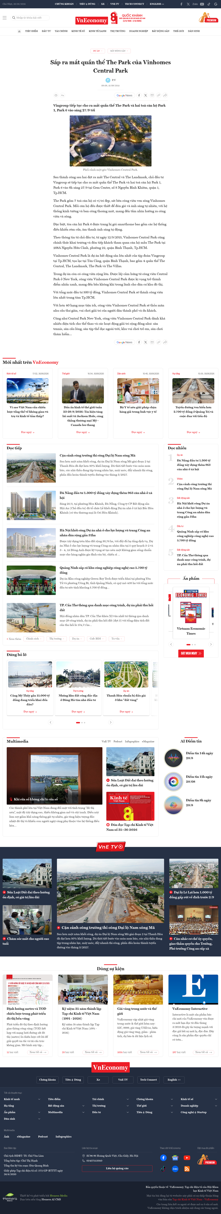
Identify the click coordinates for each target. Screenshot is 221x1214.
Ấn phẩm (191, 579)
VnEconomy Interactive (190, 1009)
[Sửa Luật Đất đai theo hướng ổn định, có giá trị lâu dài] (27, 873)
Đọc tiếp (14, 448)
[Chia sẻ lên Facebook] (139, 95)
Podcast (118, 741)
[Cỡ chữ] (62, 95)
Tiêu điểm (31, 31)
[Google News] (215, 4)
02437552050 (94, 1161)
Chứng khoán (64, 4)
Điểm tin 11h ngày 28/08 (199, 779)
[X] (188, 4)
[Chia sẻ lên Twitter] (145, 95)
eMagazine (148, 741)
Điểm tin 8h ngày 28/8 (198, 803)
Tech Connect (134, 4)
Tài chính (61, 31)
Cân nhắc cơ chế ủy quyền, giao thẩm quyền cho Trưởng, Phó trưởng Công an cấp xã (190, 943)
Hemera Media (58, 1196)
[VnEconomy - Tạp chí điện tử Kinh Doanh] (110, 1067)
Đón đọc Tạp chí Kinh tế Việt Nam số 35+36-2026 (129, 827)
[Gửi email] (152, 95)
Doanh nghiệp (138, 31)
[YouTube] (202, 4)
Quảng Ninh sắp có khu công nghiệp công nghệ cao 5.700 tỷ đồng (103, 570)
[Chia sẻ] (165, 95)
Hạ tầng (176, 374)
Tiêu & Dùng (87, 4)
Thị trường (117, 31)
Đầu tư (46, 31)
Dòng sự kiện (110, 969)
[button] (78, 722)
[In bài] (56, 95)
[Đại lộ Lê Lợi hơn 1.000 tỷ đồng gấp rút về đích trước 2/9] (193, 873)
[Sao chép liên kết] (158, 95)
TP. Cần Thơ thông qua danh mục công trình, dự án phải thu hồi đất (106, 608)
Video (180, 479)
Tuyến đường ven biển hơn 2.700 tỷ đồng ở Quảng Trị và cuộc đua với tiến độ (193, 412)
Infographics (132, 741)
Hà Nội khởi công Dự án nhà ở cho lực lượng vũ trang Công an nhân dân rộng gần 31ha (105, 533)
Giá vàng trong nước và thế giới (137, 1011)
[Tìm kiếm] (13, 17)
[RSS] (187, 1168)
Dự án (126, 691)
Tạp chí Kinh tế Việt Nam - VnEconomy (195, 1199)
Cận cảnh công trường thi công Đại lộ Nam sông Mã (97, 455)
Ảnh (6, 1137)
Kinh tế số (78, 31)
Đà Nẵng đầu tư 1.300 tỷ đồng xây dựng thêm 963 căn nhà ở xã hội (106, 495)
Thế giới (178, 31)
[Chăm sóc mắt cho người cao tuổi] (27, 920)
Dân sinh (194, 31)
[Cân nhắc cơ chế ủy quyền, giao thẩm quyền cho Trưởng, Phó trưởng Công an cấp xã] (193, 920)
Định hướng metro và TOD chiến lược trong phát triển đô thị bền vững (26, 1013)
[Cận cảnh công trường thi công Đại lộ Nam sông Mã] (110, 891)
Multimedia (17, 742)
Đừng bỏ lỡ (17, 655)
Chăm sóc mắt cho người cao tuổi (26, 941)
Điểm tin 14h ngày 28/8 (199, 756)
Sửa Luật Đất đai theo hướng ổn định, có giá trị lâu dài (129, 783)
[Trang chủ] (19, 31)
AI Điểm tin (191, 741)
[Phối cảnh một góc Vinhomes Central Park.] (110, 117)
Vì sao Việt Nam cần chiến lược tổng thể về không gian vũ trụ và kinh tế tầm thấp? (27, 412)
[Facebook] (181, 4)
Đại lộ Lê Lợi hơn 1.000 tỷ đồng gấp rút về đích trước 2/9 (191, 895)
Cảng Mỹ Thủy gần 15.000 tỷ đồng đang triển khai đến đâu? (30, 700)
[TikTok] (209, 4)
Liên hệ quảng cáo (117, 1168)
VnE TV (114, 4)
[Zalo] (195, 4)
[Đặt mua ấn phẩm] (208, 17)
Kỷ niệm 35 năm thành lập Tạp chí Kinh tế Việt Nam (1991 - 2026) (81, 1013)
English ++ (157, 4)
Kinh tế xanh (97, 31)
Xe (103, 4)
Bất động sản (160, 31)
